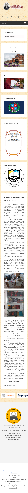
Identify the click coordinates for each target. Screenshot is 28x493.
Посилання (14, 381)
